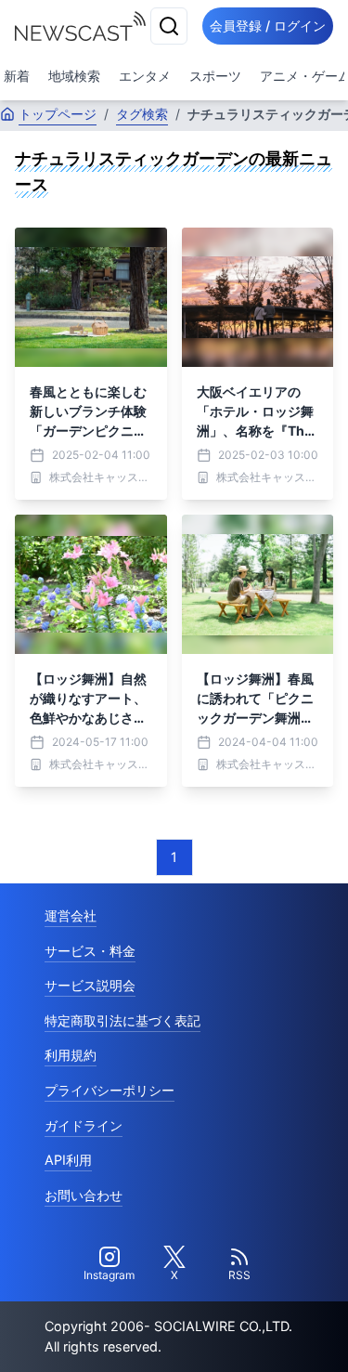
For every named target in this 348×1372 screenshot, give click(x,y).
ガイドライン (83, 1125)
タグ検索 (142, 114)
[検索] (168, 26)
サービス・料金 (90, 951)
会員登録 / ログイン (268, 25)
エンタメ (145, 76)
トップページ (58, 114)
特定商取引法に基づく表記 (122, 1020)
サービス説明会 (90, 985)
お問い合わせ (83, 1195)
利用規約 (71, 1055)
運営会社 (71, 915)
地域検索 (74, 76)
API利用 (68, 1160)
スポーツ (215, 76)
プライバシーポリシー (109, 1090)
